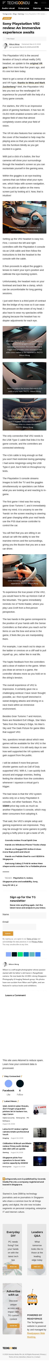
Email (5, 924)
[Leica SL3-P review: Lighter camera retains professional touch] (39, 1140)
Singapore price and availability (17, 881)
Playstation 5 (20, 878)
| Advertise (22, 1365)
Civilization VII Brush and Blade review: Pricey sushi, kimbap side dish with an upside (17, 1154)
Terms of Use (32, 942)
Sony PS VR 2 (9, 885)
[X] (20, 1096)
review (30, 878)
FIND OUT (37, 1274)
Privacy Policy (37, 944)
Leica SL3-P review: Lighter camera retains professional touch (16, 1139)
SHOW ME (13, 1333)
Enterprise (20, 1126)
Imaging (6, 1146)
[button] (5, 3)
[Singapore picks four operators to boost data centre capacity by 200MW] (39, 1169)
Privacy (43, 1362)
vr (17, 885)
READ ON (13, 1274)
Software (6, 1129)
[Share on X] (20, 957)
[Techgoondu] (18, 3)
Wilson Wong (14, 44)
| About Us (30, 1365)
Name (6, 917)
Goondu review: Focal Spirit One (21, 840)
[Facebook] (45, 972)
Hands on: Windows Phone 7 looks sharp (25, 844)
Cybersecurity (9, 1126)
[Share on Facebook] (14, 957)
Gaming (7, 18)
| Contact (37, 1365)
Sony (35, 881)
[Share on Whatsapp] (26, 957)
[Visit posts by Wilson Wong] (5, 972)
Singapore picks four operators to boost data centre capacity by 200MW (15, 1168)
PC (28, 1126)
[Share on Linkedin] (32, 957)
